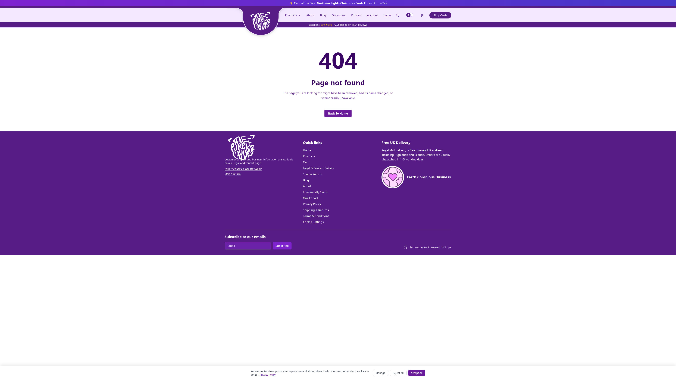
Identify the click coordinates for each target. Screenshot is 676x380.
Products (309, 156)
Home (307, 150)
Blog (323, 15)
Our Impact (310, 198)
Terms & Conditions (316, 216)
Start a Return (312, 174)
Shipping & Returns (316, 210)
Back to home (338, 113)
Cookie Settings (313, 222)
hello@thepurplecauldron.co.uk (243, 168)
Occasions (338, 15)
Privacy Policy (312, 204)
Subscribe (282, 246)
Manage (380, 373)
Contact (356, 15)
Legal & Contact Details (318, 168)
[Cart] (422, 15)
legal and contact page (247, 163)
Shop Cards (440, 15)
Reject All (398, 373)
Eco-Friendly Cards (315, 192)
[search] (397, 15)
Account (372, 15)
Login (387, 15)
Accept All (417, 373)
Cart (306, 162)
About (310, 15)
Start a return (233, 174)
